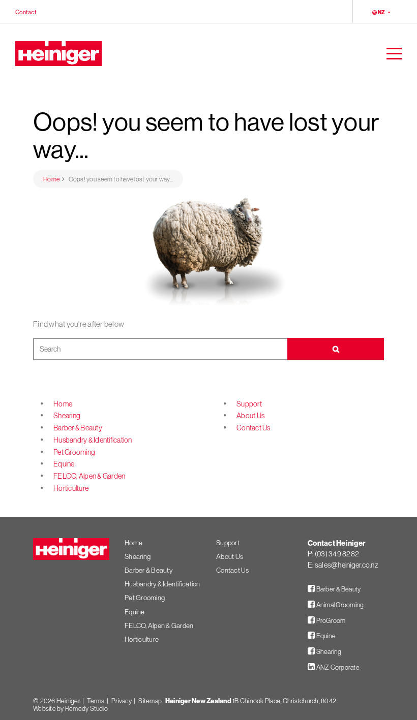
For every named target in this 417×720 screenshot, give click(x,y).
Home (62, 404)
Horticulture (70, 488)
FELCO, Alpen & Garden (89, 476)
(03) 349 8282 (337, 553)
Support (249, 404)
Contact (26, 11)
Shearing (66, 415)
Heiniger (68, 701)
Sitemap (150, 701)
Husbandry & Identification (92, 440)
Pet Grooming (74, 452)
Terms (95, 701)
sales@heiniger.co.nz (346, 565)
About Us (250, 415)
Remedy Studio (86, 708)
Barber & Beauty (77, 427)
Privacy (121, 701)
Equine (64, 463)
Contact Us (253, 427)
